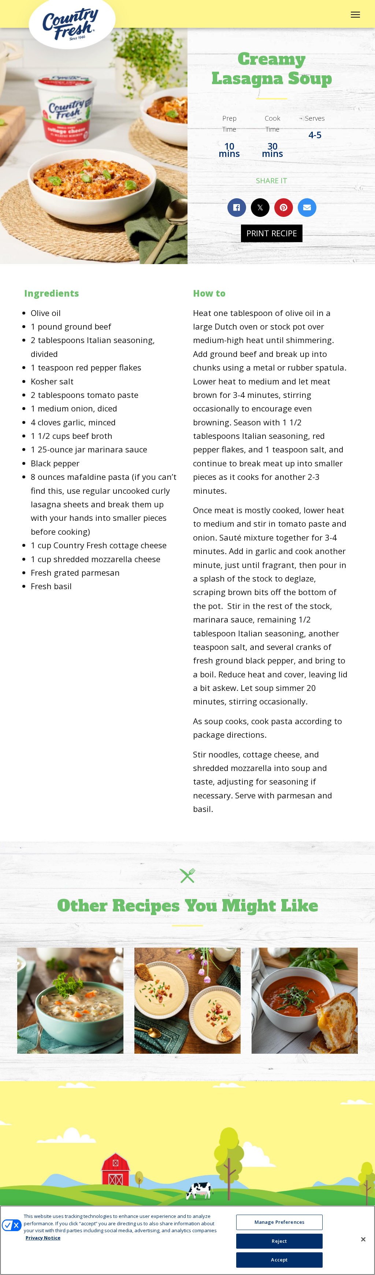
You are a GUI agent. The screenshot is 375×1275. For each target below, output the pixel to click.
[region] (187, 1240)
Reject (279, 1241)
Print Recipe (271, 232)
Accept (279, 1259)
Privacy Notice (43, 1237)
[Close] (363, 1239)
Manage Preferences (279, 1222)
